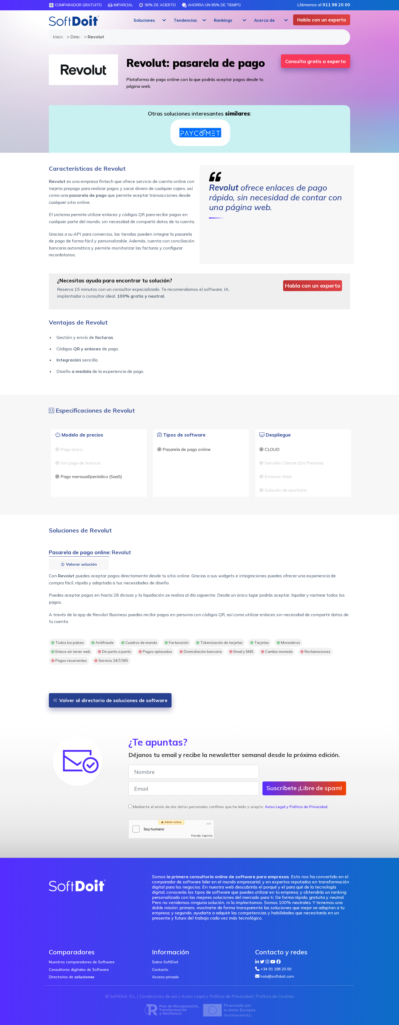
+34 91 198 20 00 (276, 969)
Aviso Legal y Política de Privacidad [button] (296, 806)
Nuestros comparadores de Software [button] (82, 961)
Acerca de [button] (264, 20)
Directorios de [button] (71, 976)
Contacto (160, 969)
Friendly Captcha (202, 835)
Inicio (57, 36)
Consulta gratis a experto (315, 61)
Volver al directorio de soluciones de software (112, 700)
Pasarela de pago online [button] (79, 552)
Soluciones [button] (144, 20)
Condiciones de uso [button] (159, 996)
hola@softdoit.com (277, 976)
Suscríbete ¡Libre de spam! (304, 788)
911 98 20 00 (336, 4)
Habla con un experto (321, 20)
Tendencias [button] (185, 20)
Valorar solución (81, 564)
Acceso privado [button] (165, 976)
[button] (149, 20)
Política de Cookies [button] (275, 996)
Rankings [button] (223, 20)
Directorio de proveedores (74, 36)
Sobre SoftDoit (165, 961)
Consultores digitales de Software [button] (79, 969)
